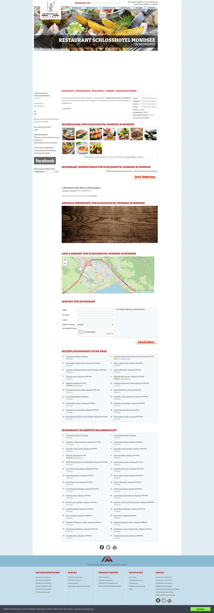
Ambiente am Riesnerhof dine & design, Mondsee (82, 370)
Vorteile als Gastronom (43, 583)
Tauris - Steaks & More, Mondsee (125, 363)
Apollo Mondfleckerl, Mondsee (124, 390)
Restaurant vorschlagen (164, 586)
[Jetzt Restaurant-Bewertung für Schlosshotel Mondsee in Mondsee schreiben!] (145, 180)
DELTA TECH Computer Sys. (108, 583)
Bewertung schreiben (69, 191)
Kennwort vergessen (43, 592)
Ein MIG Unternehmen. (119, 565)
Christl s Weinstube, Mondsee (124, 370)
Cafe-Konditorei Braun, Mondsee (77, 403)
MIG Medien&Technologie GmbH (110, 586)
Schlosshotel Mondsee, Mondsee (77, 396)
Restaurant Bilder (139, 8)
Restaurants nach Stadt (164, 580)
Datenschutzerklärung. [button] (84, 609)
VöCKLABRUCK (98, 91)
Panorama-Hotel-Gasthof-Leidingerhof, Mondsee (130, 356)
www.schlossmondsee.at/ (42, 127)
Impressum (132, 577)
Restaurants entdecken (163, 577)
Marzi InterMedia (104, 577)
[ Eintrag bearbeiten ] (41, 93)
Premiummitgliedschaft (43, 586)
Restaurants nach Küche (164, 583)
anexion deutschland (106, 580)
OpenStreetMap (148, 292)
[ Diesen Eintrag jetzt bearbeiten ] (45, 150)
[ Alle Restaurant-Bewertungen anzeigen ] (120, 171)
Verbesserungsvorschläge (164, 592)
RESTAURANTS (68, 91)
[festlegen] (154, 2)
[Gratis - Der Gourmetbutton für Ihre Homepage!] (48, 140)
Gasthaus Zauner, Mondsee (75, 495)
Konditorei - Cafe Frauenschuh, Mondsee (127, 396)
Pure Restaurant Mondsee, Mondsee (78, 529)
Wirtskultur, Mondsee (73, 383)
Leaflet (137, 292)
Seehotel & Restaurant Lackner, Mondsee (128, 383)
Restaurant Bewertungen (109, 8)
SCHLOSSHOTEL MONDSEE (126, 91)
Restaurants (91, 8)
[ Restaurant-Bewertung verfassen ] (146, 171)
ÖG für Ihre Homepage (43, 589)
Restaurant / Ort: (83, 3)
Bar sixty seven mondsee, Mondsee (78, 502)
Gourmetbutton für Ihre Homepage (45, 142)
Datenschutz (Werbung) (137, 586)
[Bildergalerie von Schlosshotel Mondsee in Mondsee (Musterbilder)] (68, 140)
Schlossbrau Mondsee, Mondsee (77, 356)
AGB (130, 589)
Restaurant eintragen (43, 577)
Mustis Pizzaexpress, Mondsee (76, 475)
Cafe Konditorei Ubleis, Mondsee (125, 417)
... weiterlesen (66, 108)
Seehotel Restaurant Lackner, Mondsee (79, 390)
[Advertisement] (96, 69)
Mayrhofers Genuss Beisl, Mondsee (126, 403)
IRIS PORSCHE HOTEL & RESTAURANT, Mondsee (83, 417)
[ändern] (155, 4)
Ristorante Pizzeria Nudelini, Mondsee (79, 410)
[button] (65, 260)
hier (93, 100)
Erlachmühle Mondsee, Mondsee (125, 536)
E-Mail (36, 129)
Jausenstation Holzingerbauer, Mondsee (79, 363)
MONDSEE (110, 91)
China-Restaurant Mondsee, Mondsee (79, 489)
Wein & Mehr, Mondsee (121, 516)
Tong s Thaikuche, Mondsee (75, 516)
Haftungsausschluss (136, 580)
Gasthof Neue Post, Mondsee (76, 482)
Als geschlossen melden (42, 153)
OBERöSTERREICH (82, 91)
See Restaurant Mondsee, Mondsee (126, 509)
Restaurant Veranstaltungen (152, 8)
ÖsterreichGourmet (74, 580)
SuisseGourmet (73, 583)
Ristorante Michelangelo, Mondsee (126, 376)
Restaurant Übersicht (75, 8)
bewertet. (94, 196)
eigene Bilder (131, 157)
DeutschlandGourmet (75, 577)
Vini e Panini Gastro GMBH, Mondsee (78, 469)
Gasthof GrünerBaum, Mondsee (124, 489)
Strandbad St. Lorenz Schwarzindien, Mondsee (129, 529)
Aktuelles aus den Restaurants (125, 8)
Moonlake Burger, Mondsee (75, 376)
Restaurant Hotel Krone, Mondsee (125, 469)
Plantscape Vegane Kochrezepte (79, 586)
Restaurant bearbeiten (43, 580)
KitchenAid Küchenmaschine (165, 595)
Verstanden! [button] (200, 609)
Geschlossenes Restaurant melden (167, 589)
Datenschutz (133, 583)
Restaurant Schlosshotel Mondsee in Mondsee (50, 9)
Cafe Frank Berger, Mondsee (123, 410)
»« (81, 187)
